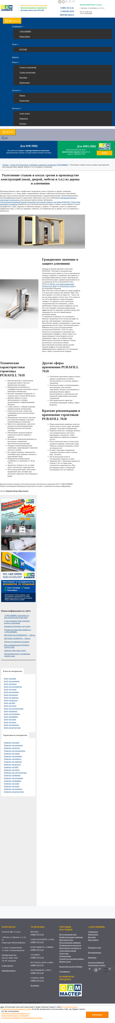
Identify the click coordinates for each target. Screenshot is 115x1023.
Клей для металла (10, 700)
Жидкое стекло (65, 962)
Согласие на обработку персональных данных (21, 1018)
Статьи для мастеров (27, 72)
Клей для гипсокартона (13, 687)
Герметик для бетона (12, 748)
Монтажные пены (66, 940)
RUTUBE (23, 49)
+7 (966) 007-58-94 (67, 11)
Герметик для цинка (11, 786)
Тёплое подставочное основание (16, 642)
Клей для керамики (11, 692)
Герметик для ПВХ (11, 767)
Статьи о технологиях (28, 67)
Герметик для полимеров (13, 778)
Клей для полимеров (12, 714)
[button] (5, 138)
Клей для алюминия (11, 681)
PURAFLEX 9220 (67, 286)
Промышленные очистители (70, 945)
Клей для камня (10, 679)
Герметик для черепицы (13, 789)
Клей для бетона (10, 684)
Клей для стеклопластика (13, 709)
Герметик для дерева (12, 754)
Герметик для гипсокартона (14, 751)
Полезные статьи (94, 948)
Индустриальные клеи (67, 934)
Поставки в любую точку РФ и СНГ (32, 10)
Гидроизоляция (65, 956)
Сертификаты (64, 972)
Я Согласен (97, 1015)
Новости (15, 57)
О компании (16, 26)
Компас (22, 95)
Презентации (25, 83)
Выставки (23, 78)
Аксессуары (64, 953)
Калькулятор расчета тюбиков (70, 967)
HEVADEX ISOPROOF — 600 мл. (17, 638)
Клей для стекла (10, 706)
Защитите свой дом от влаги (15, 651)
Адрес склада (25, 113)
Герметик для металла (12, 764)
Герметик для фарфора (12, 781)
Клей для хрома (10, 719)
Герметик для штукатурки (14, 792)
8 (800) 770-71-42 (67, 8)
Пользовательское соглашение (15, 1015)
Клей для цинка (10, 722)
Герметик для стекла (12, 770)
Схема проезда (7, 966)
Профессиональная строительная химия (34, 5)
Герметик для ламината (13, 762)
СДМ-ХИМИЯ (25, 31)
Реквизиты (24, 119)
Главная (5, 165)
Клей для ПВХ (9, 703)
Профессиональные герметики (71, 937)
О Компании (93, 932)
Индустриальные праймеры (70, 943)
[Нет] (1, 1007)
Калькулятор (24, 101)
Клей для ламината (11, 698)
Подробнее (35, 986)
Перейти (105, 153)
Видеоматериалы (94, 953)
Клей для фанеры (10, 711)
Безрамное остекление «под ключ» (17, 626)
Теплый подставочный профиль (71, 959)
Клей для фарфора (11, 717)
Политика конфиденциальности (15, 1013)
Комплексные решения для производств (34, 8)
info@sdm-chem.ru (67, 15)
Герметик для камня (11, 743)
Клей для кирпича (11, 695)
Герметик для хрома (11, 784)
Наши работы (25, 36)
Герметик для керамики (13, 756)
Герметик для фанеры (12, 775)
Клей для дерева (10, 689)
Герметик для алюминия (13, 745)
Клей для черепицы (11, 725)
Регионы (23, 124)
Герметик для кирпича (12, 759)
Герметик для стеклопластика (15, 773)
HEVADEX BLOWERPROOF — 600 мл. (19, 635)
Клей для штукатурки (12, 728)
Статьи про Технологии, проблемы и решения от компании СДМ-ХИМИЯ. (39, 165)
